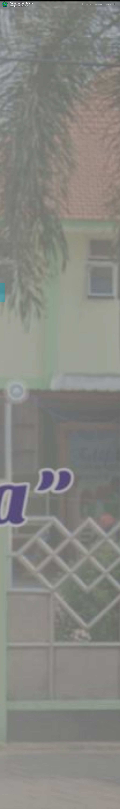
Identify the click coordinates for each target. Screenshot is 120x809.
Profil (88, 4)
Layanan (98, 4)
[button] (5, 404)
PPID (107, 4)
